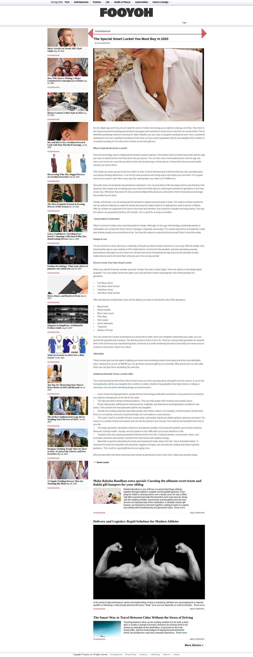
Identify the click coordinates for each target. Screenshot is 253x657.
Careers (177, 655)
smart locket (192, 131)
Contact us (143, 655)
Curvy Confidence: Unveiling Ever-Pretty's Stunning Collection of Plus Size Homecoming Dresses (66, 236)
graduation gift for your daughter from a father (119, 384)
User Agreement (116, 655)
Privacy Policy (130, 655)
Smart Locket (103, 462)
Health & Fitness (122, 2)
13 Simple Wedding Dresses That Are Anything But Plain (65, 482)
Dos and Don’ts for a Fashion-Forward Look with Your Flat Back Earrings (66, 143)
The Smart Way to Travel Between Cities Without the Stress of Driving (143, 617)
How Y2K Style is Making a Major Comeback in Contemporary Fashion (65, 79)
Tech (67, 2)
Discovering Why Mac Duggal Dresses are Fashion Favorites (66, 175)
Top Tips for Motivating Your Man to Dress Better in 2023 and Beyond (65, 386)
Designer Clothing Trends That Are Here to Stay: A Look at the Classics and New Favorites (67, 451)
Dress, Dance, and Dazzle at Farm (63, 296)
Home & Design (160, 2)
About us (166, 655)
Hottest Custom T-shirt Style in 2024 (65, 113)
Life (107, 2)
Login (184, 22)
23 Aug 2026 (57, 2)
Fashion (97, 2)
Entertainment (81, 2)
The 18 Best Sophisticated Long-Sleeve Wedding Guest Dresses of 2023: (66, 418)
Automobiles (141, 2)
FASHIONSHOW (53, 55)
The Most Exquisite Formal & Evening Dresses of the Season (66, 205)
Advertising (155, 655)
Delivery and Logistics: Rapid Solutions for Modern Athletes (136, 521)
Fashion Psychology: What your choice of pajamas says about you (67, 267)
